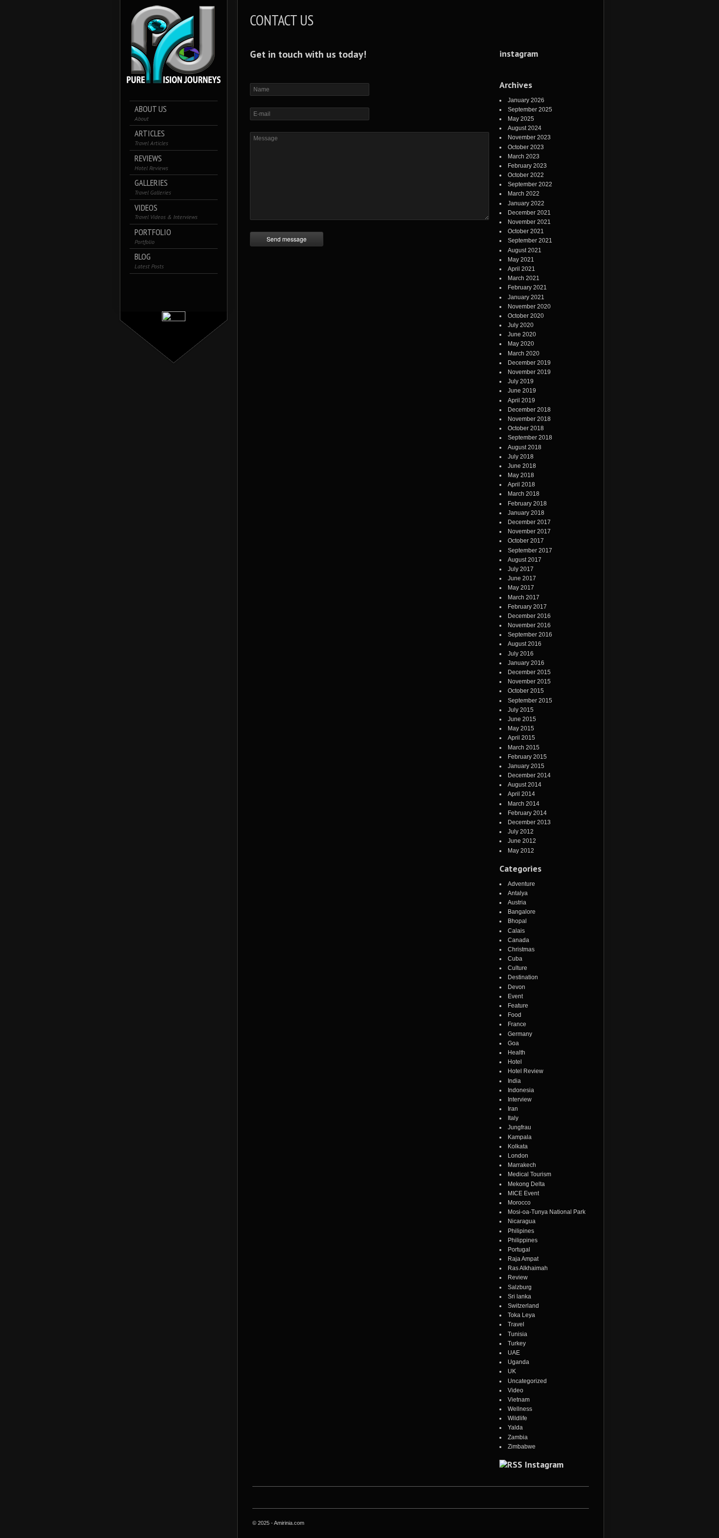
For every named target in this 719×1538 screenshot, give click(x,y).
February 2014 (527, 813)
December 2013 (529, 822)
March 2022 (523, 193)
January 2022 (526, 203)
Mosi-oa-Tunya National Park (546, 1211)
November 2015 (529, 681)
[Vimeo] (208, 285)
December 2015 (529, 672)
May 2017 (521, 587)
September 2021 (530, 240)
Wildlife (517, 1418)
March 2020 (523, 353)
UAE (514, 1352)
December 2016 (529, 616)
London (518, 1155)
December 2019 (529, 362)
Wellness (520, 1409)
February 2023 (527, 165)
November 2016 (529, 625)
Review (518, 1277)
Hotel (515, 1061)
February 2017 (527, 606)
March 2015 (523, 747)
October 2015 (526, 690)
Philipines (521, 1231)
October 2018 (526, 428)
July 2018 (521, 456)
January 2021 (526, 297)
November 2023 (529, 137)
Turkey (517, 1343)
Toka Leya (521, 1315)
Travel (516, 1324)
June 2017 (522, 578)
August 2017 (524, 559)
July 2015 (521, 709)
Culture (517, 968)
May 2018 (521, 475)
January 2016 (526, 662)
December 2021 (529, 212)
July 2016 (521, 653)
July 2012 (521, 831)
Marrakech (522, 1165)
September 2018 (530, 437)
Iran (513, 1108)
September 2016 (530, 634)
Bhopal (517, 921)
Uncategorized (527, 1381)
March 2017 (523, 597)
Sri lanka (519, 1296)
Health (516, 1052)
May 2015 (521, 728)
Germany (520, 1034)
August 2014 (524, 784)
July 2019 (521, 381)
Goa (513, 1043)
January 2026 (526, 100)
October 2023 (526, 147)
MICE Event (523, 1193)
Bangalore (522, 911)
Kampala (520, 1137)
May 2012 (521, 850)
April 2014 (521, 794)
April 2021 (521, 268)
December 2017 (529, 522)
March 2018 (523, 493)
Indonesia (521, 1090)
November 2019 (529, 372)
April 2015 (521, 737)
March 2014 (523, 803)
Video (515, 1390)
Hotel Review (525, 1071)
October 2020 (526, 315)
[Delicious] (194, 285)
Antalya (518, 893)
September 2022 (530, 184)
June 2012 (522, 840)
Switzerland (523, 1305)
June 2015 (522, 719)
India (514, 1080)
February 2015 (527, 756)
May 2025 (521, 118)
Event (515, 996)
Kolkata (518, 1146)
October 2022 (526, 175)
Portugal (519, 1249)
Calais (516, 930)
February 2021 (527, 287)
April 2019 (521, 400)
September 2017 (530, 550)
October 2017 (526, 540)
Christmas (521, 949)
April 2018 (521, 484)
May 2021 (521, 259)
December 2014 (529, 775)
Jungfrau (519, 1127)
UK (512, 1371)
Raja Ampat (523, 1258)
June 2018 (522, 465)
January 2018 (526, 512)
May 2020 (521, 343)
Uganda (518, 1362)
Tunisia (517, 1334)
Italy (513, 1118)
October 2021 (526, 231)
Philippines (523, 1240)
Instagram (544, 1464)
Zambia (518, 1437)
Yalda (515, 1427)
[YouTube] (174, 298)
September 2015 (530, 700)
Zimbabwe (522, 1446)
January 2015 (526, 766)
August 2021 (524, 250)
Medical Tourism (529, 1174)
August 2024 (524, 128)
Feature (518, 1005)
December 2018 (529, 409)
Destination (523, 977)
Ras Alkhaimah (528, 1268)
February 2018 (527, 503)
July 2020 (521, 325)
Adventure (521, 883)
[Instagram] (167, 285)
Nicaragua (522, 1221)
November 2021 (529, 222)
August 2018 (524, 447)
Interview (520, 1099)
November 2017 (529, 531)
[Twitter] (153, 285)
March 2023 (523, 156)
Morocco (519, 1202)
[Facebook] (140, 285)
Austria (517, 902)
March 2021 (523, 278)
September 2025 (530, 109)
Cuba (515, 958)
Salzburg (520, 1287)
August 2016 (524, 643)
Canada (518, 940)
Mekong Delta (526, 1184)
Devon (516, 987)
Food (514, 1014)
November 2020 (529, 306)
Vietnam (519, 1399)
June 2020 (522, 334)
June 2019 (522, 390)
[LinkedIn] (181, 285)
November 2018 (529, 419)
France (517, 1024)
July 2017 (521, 569)
